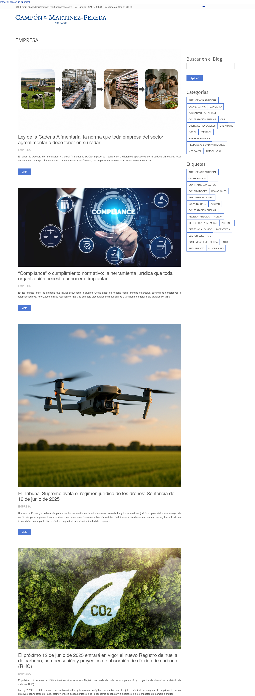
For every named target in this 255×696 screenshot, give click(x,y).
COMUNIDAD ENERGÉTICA (203, 241)
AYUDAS (215, 203)
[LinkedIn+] (204, 6)
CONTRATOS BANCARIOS (202, 184)
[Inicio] (60, 19)
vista (24, 172)
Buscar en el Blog (204, 59)
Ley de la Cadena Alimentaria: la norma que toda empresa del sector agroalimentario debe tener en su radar (90, 139)
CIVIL (223, 119)
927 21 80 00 (125, 7)
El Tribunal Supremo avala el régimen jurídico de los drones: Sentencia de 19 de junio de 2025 (96, 496)
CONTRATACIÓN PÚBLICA (202, 119)
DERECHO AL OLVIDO (200, 229)
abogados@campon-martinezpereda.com (50, 7)
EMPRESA (206, 132)
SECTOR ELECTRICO (200, 235)
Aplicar (195, 78)
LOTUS (225, 241)
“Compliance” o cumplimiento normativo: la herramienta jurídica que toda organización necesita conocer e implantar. (95, 275)
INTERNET (227, 222)
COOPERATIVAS (197, 106)
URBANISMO (226, 125)
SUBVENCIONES (197, 203)
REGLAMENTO (196, 248)
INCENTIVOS (223, 229)
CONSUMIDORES (198, 191)
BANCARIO (216, 106)
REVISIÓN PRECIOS (199, 216)
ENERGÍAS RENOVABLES (202, 125)
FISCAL (192, 132)
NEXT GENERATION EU (201, 197)
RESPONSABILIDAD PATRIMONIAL (207, 144)
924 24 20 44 (95, 7)
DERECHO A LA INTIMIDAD (203, 222)
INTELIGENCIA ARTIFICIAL (203, 100)
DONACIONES (218, 191)
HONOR (218, 216)
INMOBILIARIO (213, 151)
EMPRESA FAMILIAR (199, 138)
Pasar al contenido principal (15, 2)
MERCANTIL (195, 151)
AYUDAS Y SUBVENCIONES (203, 112)
